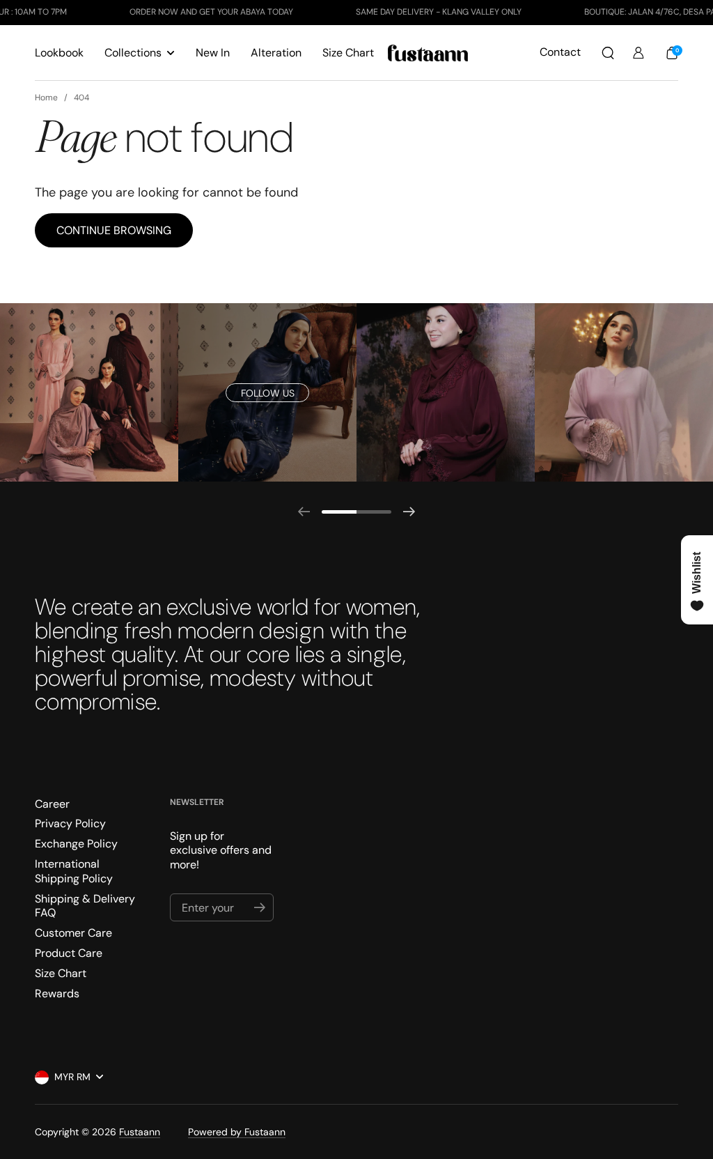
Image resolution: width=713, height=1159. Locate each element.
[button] (608, 53)
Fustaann (139, 1132)
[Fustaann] (428, 53)
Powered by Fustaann (236, 1132)
